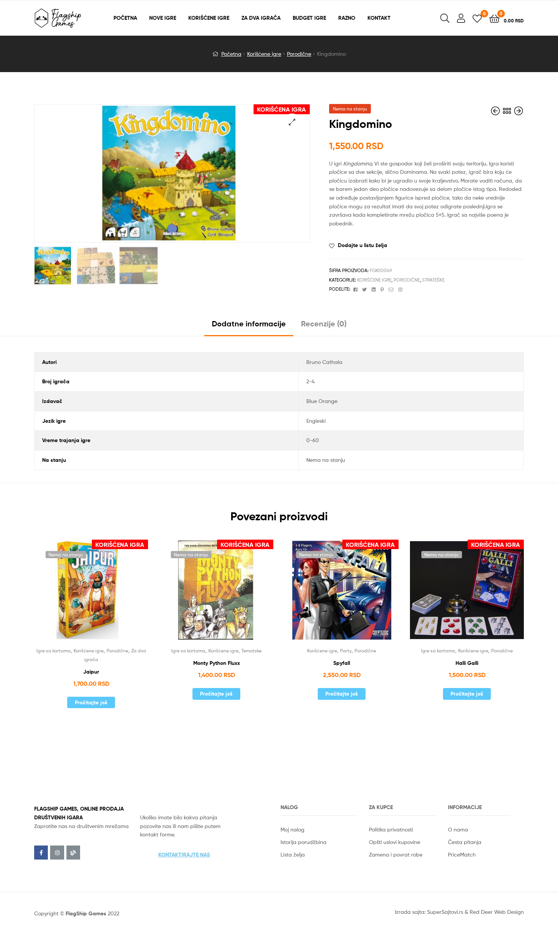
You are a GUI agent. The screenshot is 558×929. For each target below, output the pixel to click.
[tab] (248, 326)
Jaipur (91, 671)
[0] (477, 18)
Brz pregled (100, 595)
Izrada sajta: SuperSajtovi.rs (429, 912)
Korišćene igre (264, 53)
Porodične (299, 53)
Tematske (251, 650)
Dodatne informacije (249, 323)
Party (346, 650)
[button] (184, 854)
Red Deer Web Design (497, 912)
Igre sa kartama (53, 650)
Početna (231, 53)
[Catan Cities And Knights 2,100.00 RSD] (496, 111)
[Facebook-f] (41, 852)
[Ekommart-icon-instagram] (57, 852)
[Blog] (73, 852)
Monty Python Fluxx (216, 663)
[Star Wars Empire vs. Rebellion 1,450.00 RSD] (518, 111)
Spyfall (341, 663)
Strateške (433, 280)
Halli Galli (467, 663)
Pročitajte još (91, 702)
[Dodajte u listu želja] (81, 595)
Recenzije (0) (324, 323)
